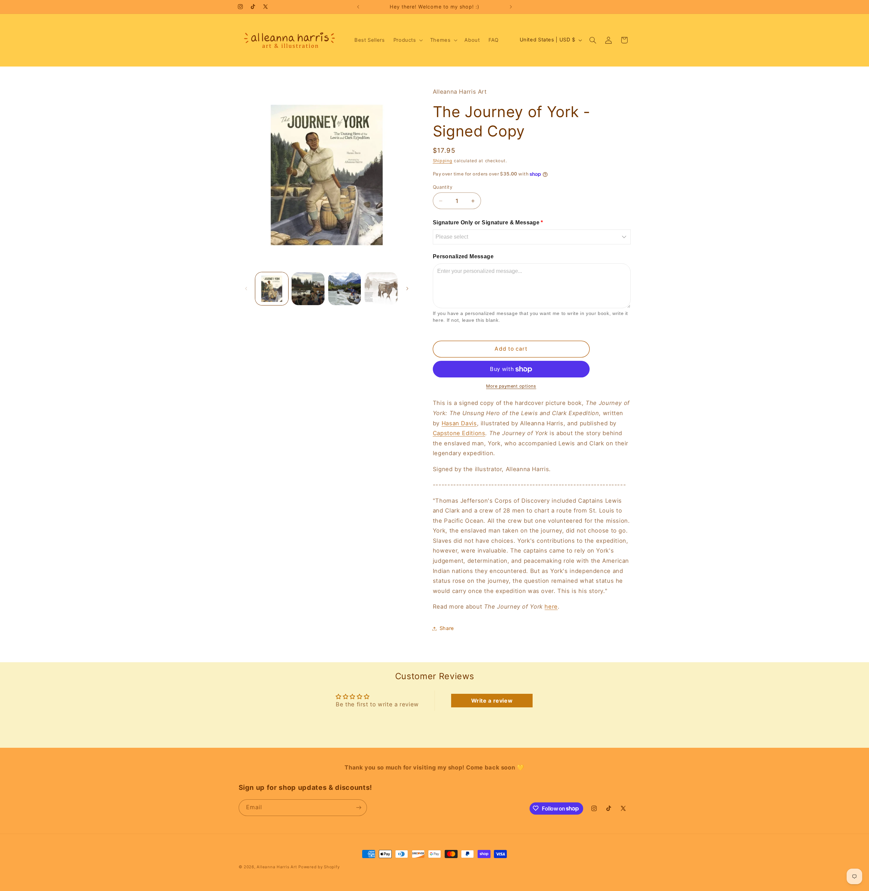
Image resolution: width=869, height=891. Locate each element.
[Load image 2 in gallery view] (308, 288)
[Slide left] (246, 288)
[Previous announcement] (358, 7)
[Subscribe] (358, 807)
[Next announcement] (510, 7)
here (551, 606)
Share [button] (447, 628)
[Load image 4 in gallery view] (381, 288)
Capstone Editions (459, 433)
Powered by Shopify (318, 867)
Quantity (442, 187)
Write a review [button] (492, 700)
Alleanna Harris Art (277, 867)
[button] (407, 40)
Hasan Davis (459, 423)
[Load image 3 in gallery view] (344, 288)
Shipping (442, 160)
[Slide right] (407, 288)
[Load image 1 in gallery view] (271, 288)
